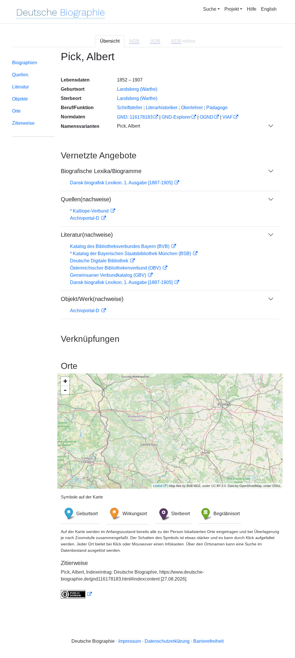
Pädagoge (217, 107)
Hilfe (251, 9)
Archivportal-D (85, 218)
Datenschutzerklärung (167, 641)
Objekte (20, 98)
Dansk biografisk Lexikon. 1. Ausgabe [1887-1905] (122, 182)
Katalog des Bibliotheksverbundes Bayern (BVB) (120, 246)
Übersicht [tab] (110, 41)
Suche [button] (209, 9)
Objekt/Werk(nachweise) (92, 299)
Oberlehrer (192, 107)
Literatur (20, 86)
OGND (206, 117)
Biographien (24, 62)
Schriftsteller (129, 107)
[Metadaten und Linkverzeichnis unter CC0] (76, 594)
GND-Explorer (176, 117)
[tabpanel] (147, 328)
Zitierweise (23, 123)
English (269, 9)
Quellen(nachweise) (86, 199)
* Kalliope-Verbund (90, 210)
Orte (16, 111)
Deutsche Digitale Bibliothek (99, 260)
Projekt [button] (231, 9)
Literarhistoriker (161, 107)
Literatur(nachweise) (87, 235)
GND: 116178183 (135, 117)
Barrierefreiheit (208, 641)
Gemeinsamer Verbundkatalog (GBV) (108, 275)
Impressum (129, 641)
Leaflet (157, 485)
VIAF (227, 117)
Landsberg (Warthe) (137, 89)
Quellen (20, 74)
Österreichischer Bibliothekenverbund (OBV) (116, 268)
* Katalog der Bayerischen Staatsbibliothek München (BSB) (131, 253)
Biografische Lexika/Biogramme (101, 171)
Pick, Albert (128, 126)
